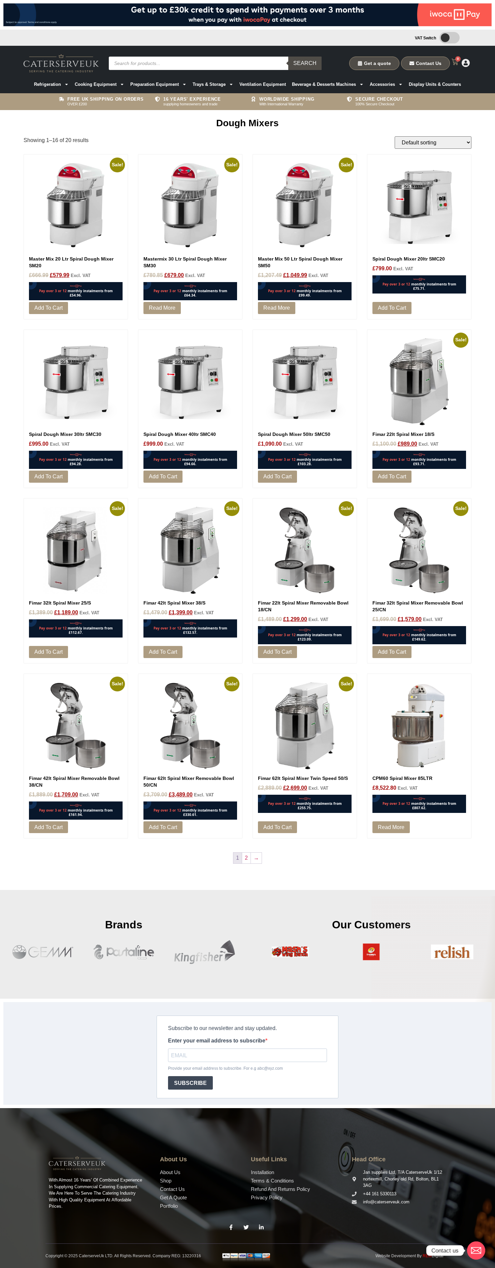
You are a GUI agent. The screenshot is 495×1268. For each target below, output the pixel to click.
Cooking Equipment (96, 84)
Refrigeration (47, 84)
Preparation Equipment (154, 84)
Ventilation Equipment (262, 84)
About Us (170, 1172)
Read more (162, 308)
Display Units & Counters (435, 84)
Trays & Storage (209, 84)
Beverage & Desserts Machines (324, 84)
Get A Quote (173, 1197)
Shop (165, 1181)
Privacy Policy (267, 1197)
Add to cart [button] (48, 308)
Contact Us (172, 1189)
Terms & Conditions (272, 1181)
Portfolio (169, 1206)
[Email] (476, 1250)
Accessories (382, 84)
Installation (262, 1172)
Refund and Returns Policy (280, 1189)
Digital (433, 1256)
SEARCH (305, 63)
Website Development (395, 1256)
